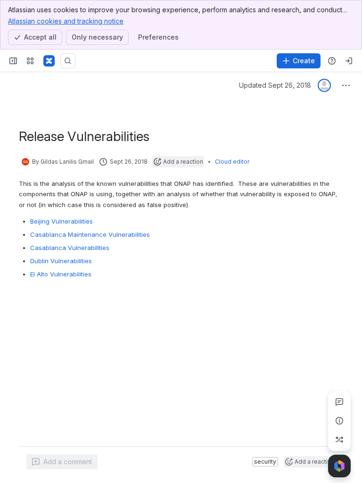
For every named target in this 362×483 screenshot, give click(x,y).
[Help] (331, 60)
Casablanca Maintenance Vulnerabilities (90, 234)
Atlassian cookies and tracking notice (65, 21)
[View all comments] (339, 401)
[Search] (67, 60)
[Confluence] (49, 60)
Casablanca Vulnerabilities (69, 247)
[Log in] (348, 60)
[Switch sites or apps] (30, 60)
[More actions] (346, 85)
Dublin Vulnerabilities (61, 261)
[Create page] (339, 439)
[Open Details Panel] (339, 420)
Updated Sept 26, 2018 (275, 85)
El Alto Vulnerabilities (60, 274)
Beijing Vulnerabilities (61, 221)
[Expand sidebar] (13, 60)
